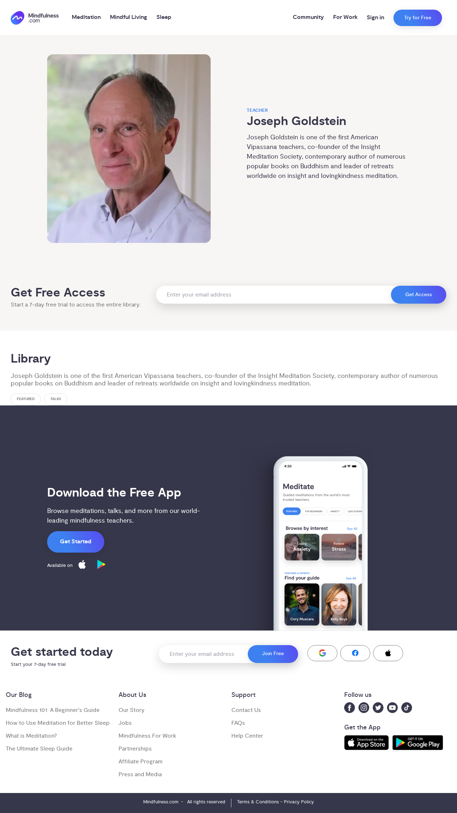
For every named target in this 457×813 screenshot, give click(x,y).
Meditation (86, 17)
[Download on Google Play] (101, 566)
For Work (345, 17)
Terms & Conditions (258, 802)
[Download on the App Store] (82, 566)
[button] (322, 653)
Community (308, 17)
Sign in (375, 17)
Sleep (163, 17)
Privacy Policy (299, 802)
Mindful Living (128, 17)
